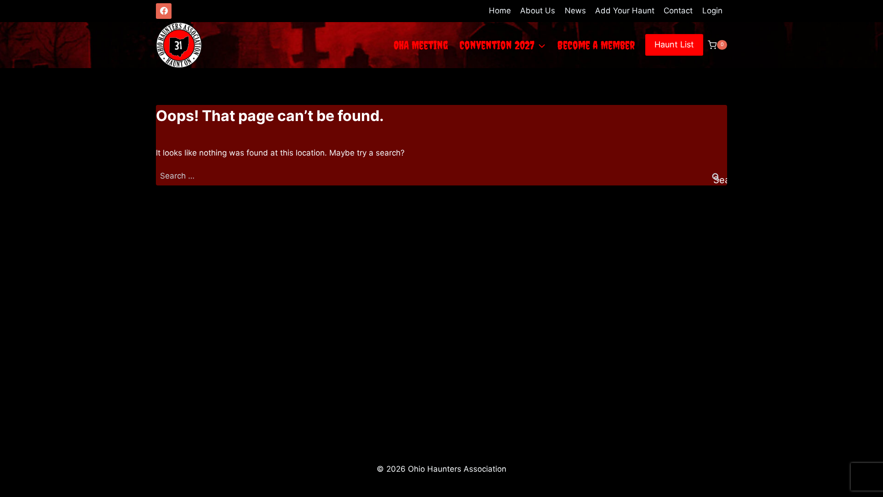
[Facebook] (164, 11)
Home (500, 10)
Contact (678, 10)
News (575, 10)
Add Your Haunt (624, 10)
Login (712, 10)
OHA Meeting (421, 45)
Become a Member (596, 45)
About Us (537, 10)
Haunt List (674, 44)
